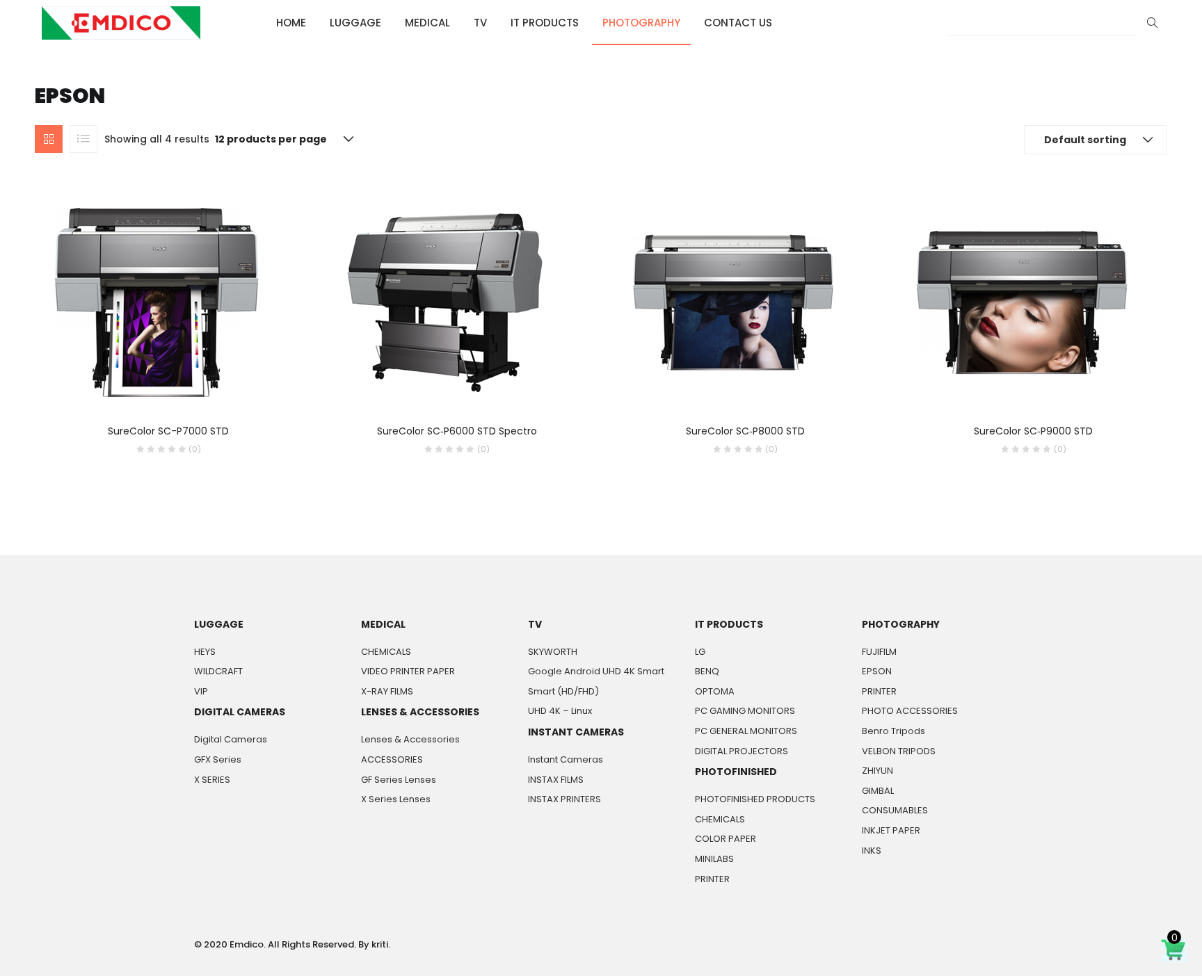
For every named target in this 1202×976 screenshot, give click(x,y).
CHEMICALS (386, 651)
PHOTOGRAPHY (641, 22)
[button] (1096, 140)
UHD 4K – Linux (560, 710)
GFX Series (217, 759)
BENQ (707, 671)
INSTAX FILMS (556, 779)
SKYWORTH (552, 651)
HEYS (205, 651)
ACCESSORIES (392, 759)
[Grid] (49, 139)
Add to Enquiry (111, 449)
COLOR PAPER (725, 838)
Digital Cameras (230, 739)
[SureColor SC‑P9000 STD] (1022, 302)
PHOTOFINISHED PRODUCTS (755, 799)
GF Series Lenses (398, 779)
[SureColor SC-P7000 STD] (156, 302)
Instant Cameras (565, 759)
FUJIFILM (879, 651)
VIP (201, 691)
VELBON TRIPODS (899, 751)
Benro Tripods (893, 731)
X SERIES (212, 779)
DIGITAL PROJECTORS (741, 751)
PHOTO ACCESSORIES (910, 710)
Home (291, 22)
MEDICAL (427, 22)
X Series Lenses (396, 799)
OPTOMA (715, 691)
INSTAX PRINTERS (564, 799)
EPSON (877, 671)
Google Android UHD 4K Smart (596, 671)
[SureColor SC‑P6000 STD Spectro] (445, 302)
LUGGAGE (355, 22)
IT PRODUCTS (545, 22)
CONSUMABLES (895, 810)
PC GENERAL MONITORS (746, 731)
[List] (83, 139)
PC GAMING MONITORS (745, 710)
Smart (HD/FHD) (563, 691)
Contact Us (738, 22)
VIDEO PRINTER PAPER (408, 671)
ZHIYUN (877, 770)
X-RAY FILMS (387, 691)
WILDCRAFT (218, 671)
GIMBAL (878, 790)
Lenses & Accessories (410, 739)
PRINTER (712, 879)
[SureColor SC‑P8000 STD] (733, 302)
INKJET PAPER (891, 830)
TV (480, 22)
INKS (871, 850)
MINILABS (714, 858)
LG (700, 651)
